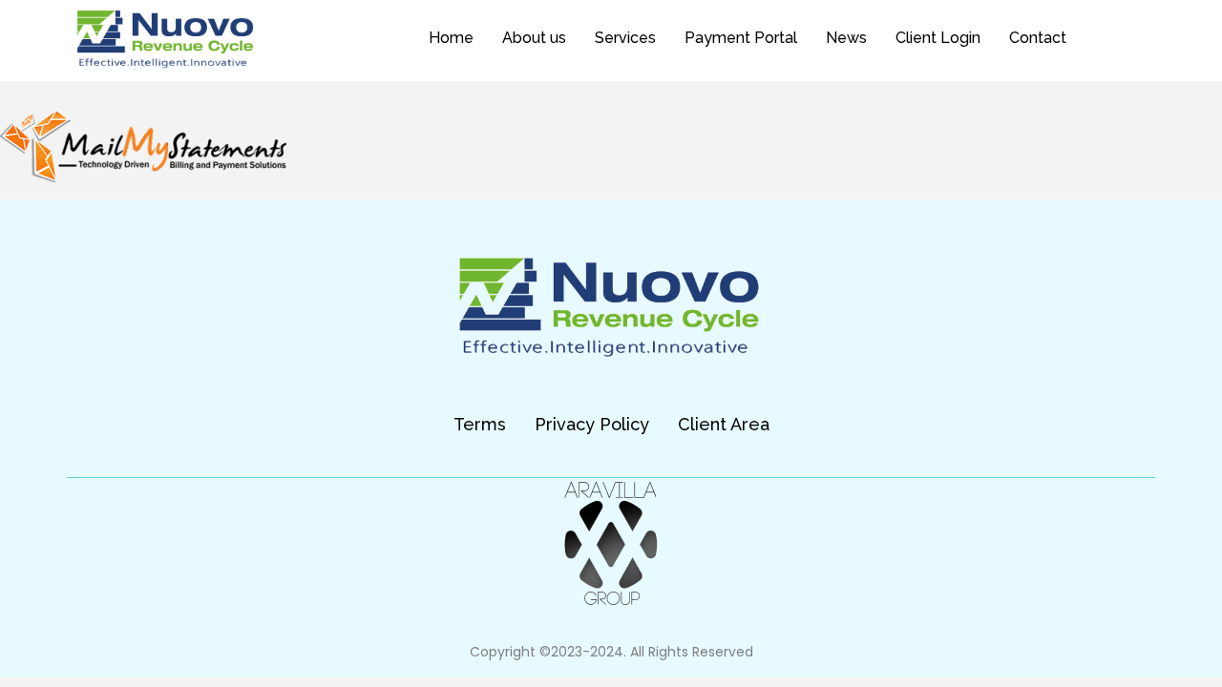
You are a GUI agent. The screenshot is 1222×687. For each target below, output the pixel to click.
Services (625, 38)
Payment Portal (741, 38)
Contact (1037, 38)
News (846, 38)
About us (534, 38)
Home (451, 38)
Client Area (723, 424)
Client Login (937, 38)
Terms (479, 424)
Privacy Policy (592, 424)
